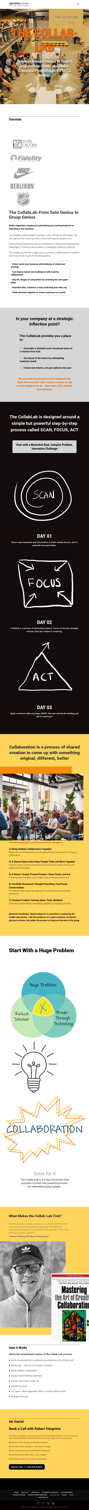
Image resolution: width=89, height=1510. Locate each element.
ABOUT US (24, 1492)
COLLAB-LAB (54, 1495)
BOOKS (64, 1495)
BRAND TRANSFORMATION (37, 1495)
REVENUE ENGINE (19, 1495)
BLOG (72, 1495)
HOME (16, 1492)
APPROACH (35, 1492)
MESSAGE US (43, 1497)
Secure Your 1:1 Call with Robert (26, 1467)
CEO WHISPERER (67, 1492)
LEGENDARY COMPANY (50, 1492)
